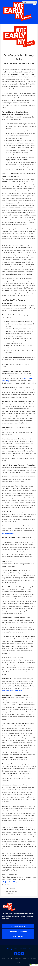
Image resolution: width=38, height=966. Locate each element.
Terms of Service (25, 949)
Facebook (15, 953)
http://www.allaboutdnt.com (12, 691)
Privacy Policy (12, 949)
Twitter (19, 953)
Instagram (22, 953)
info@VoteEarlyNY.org (9, 882)
